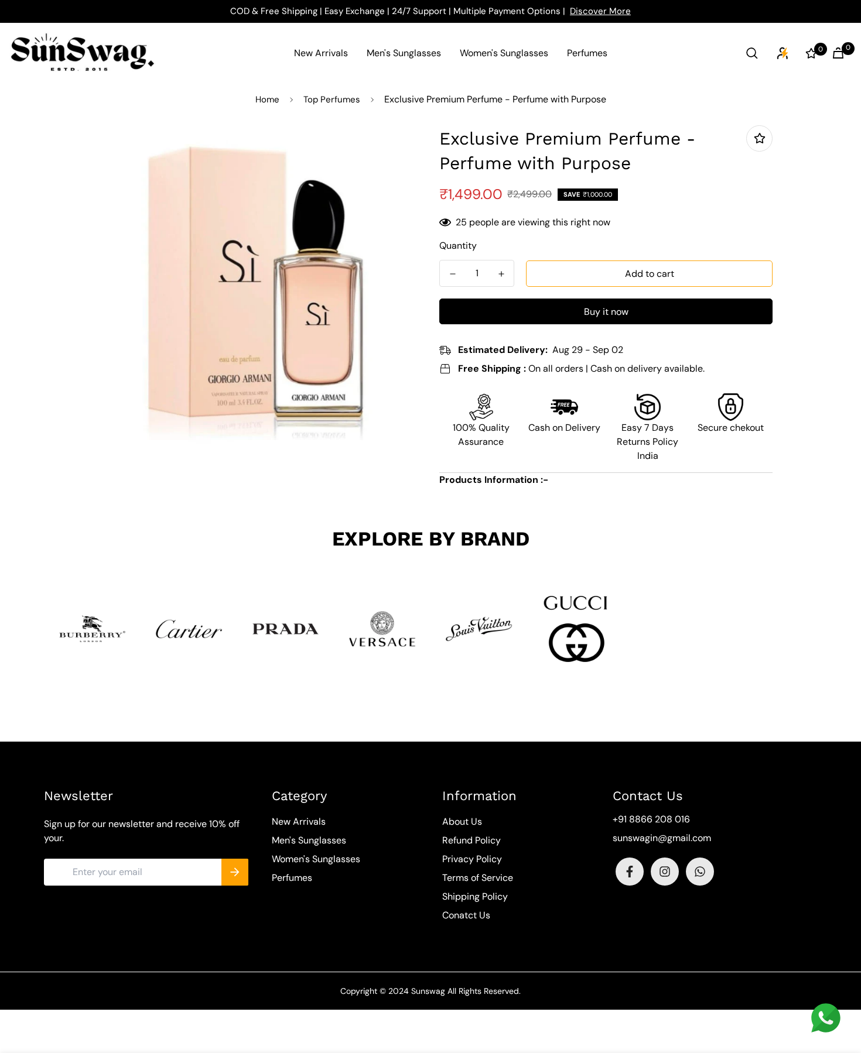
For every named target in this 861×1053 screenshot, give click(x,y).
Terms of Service (477, 878)
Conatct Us (466, 915)
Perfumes (587, 53)
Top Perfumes (331, 99)
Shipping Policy (475, 896)
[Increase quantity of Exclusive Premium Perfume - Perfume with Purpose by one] (501, 273)
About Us (462, 821)
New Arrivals (321, 53)
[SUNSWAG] (82, 53)
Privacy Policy (472, 859)
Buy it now (606, 312)
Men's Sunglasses (404, 53)
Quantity (458, 245)
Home (267, 99)
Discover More (600, 11)
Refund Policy (471, 840)
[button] (836, 52)
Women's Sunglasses (504, 53)
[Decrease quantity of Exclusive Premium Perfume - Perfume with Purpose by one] (452, 273)
